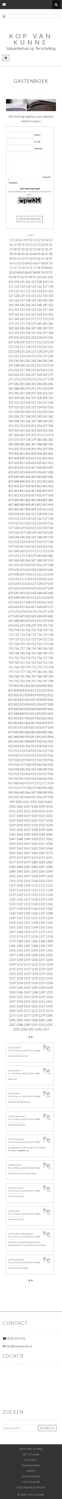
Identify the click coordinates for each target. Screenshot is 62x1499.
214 (50, 342)
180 (39, 323)
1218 (34, 969)
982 (50, 788)
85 (23, 272)
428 (39, 467)
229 (45, 351)
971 (33, 783)
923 (33, 755)
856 (16, 718)
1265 (27, 1006)
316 (39, 402)
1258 (19, 1001)
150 (50, 305)
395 (33, 449)
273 (22, 379)
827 (33, 700)
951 (10, 774)
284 (39, 384)
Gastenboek (31, 1476)
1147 (41, 913)
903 (10, 746)
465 (22, 491)
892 (39, 737)
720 (16, 639)
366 (50, 430)
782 (50, 672)
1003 (41, 802)
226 (27, 351)
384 (16, 444)
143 (10, 305)
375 (10, 439)
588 (39, 560)
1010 (49, 806)
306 (27, 398)
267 (33, 374)
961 (22, 778)
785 (22, 676)
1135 (41, 904)
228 (39, 351)
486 (50, 500)
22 (35, 244)
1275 (12, 1015)
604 (39, 569)
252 (39, 365)
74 (23, 268)
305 (22, 398)
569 (22, 551)
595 (33, 565)
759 (10, 662)
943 (10, 769)
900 (39, 741)
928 (16, 760)
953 (22, 774)
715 (33, 635)
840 (16, 709)
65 (31, 263)
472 (16, 495)
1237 (41, 983)
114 (27, 286)
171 (33, 319)
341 (45, 416)
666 (27, 607)
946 (27, 769)
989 (45, 792)
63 (23, 263)
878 (50, 727)
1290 (34, 1025)
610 (27, 574)
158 (50, 309)
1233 (12, 983)
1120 (19, 895)
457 (22, 486)
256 (16, 370)
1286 (49, 1020)
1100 (49, 876)
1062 (34, 848)
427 (33, 467)
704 (16, 630)
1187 (27, 946)
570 (27, 551)
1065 (12, 853)
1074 (34, 857)
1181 (27, 941)
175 (10, 323)
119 (10, 291)
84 (19, 272)
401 (22, 453)
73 (19, 268)
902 (50, 741)
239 (10, 361)
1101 (12, 881)
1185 (12, 946)
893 (45, 737)
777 (22, 672)
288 (16, 388)
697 (22, 625)
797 (45, 681)
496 (16, 509)
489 (22, 504)
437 (45, 472)
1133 (27, 904)
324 (39, 407)
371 (33, 435)
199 (10, 337)
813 (45, 690)
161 (22, 314)
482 (27, 500)
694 (50, 621)
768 (16, 667)
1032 (34, 825)
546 (27, 537)
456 (16, 486)
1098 (34, 876)
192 (16, 333)
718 (50, 635)
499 (33, 509)
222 (50, 347)
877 (45, 727)
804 (39, 686)
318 (50, 402)
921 (22, 755)
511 (10, 518)
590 (50, 560)
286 (50, 384)
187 (33, 328)
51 (19, 258)
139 (33, 300)
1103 (27, 881)
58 (46, 258)
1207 (41, 960)
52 (23, 258)
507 (33, 514)
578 (27, 556)
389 (45, 444)
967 (10, 783)
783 (10, 676)
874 (27, 727)
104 (16, 282)
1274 (49, 1011)
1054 (19, 843)
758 (50, 658)
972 (39, 783)
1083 (12, 867)
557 (45, 542)
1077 (12, 862)
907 (33, 746)
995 (33, 797)
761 (22, 662)
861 (45, 718)
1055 (27, 843)
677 (45, 611)
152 (16, 309)
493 (45, 504)
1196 (49, 950)
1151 (27, 918)
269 (45, 374)
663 (10, 607)
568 (16, 551)
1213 (41, 964)
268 (39, 374)
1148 (49, 913)
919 (10, 755)
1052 (49, 839)
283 (33, 384)
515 (33, 518)
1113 (12, 890)
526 (50, 523)
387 (33, 444)
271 (10, 379)
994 (27, 797)
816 (16, 695)
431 (10, 472)
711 (10, 635)
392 (16, 449)
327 (10, 412)
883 (33, 732)
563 (33, 546)
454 (50, 481)
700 (39, 625)
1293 (16, 1029)
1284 (34, 1020)
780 (39, 672)
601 (22, 569)
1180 (19, 941)
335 (10, 416)
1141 (41, 908)
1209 (12, 964)
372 (39, 435)
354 (27, 426)
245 (45, 361)
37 (50, 249)
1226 (49, 973)
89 (38, 272)
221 (45, 347)
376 (16, 439)
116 (39, 286)
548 (39, 537)
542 (50, 532)
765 (45, 662)
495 (10, 509)
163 (33, 314)
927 (10, 760)
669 (45, 607)
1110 (34, 885)
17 (15, 244)
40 (19, 254)
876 (39, 727)
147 (33, 305)
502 (50, 509)
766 (50, 662)
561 (22, 546)
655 (10, 602)
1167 (12, 932)
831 (10, 704)
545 (22, 537)
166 (50, 314)
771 (33, 667)
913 (22, 751)
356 (39, 426)
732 (39, 644)
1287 (12, 1025)
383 (10, 444)
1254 (34, 997)
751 (10, 658)
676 (39, 611)
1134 (34, 904)
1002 (33, 802)
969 (22, 783)
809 (22, 690)
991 (10, 797)
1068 (34, 853)
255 (10, 370)
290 (27, 388)
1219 (41, 969)
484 (39, 500)
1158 (34, 922)
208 (16, 342)
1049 (27, 839)
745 (22, 653)
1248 (34, 992)
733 (45, 644)
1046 (49, 834)
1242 (34, 987)
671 (10, 611)
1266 (34, 1006)
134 (50, 296)
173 (45, 319)
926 (50, 755)
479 (10, 500)
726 (50, 639)
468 (39, 491)
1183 (41, 941)
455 (10, 486)
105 (22, 282)
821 (45, 695)
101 (44, 277)
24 (42, 244)
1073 (27, 857)
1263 (12, 1006)
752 (16, 658)
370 (27, 435)
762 (27, 662)
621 (45, 579)
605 (45, 569)
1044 (34, 834)
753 (22, 658)
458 (27, 486)
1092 (34, 871)
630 (50, 583)
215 (10, 347)
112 (16, 286)
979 (33, 788)
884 (39, 732)
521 (22, 523)
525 (45, 523)
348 (39, 421)
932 (39, 760)
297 (22, 393)
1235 (27, 983)
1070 (49, 853)
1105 (41, 881)
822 (50, 695)
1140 (34, 908)
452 (39, 481)
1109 (27, 885)
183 (10, 328)
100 (39, 277)
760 (16, 662)
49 (11, 258)
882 (27, 732)
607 (10, 574)
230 (50, 351)
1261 (41, 1001)
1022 (49, 816)
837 (45, 704)
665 (22, 607)
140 (39, 300)
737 (22, 648)
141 (45, 300)
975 (10, 788)
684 (39, 616)
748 (39, 653)
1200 (34, 955)
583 (10, 560)
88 (35, 272)
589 (45, 560)
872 (16, 727)
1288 (19, 1025)
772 (39, 667)
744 (16, 653)
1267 (41, 1006)
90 (42, 272)
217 (22, 347)
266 (27, 374)
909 (45, 746)
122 (27, 291)
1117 (41, 890)
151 (10, 309)
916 (39, 751)
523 (33, 523)
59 (50, 258)
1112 (49, 885)
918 (50, 751)
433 (22, 472)
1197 (12, 955)
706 (27, 630)
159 (10, 314)
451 (33, 481)
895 (10, 741)
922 (27, 755)
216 (16, 347)
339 (33, 416)
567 (10, 551)
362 (27, 430)
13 (43, 240)
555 (33, 542)
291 (33, 388)
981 (45, 788)
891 (33, 737)
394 (27, 449)
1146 (34, 913)
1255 (41, 997)
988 (39, 792)
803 (33, 686)
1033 (41, 825)
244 (39, 361)
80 (46, 268)
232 (16, 356)
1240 (19, 987)
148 (39, 305)
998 (50, 797)
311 (10, 402)
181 (45, 323)
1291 (41, 1025)
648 (16, 597)
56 (38, 258)
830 (50, 700)
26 (50, 244)
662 (50, 602)
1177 (41, 936)
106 (27, 282)
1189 (41, 946)
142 (50, 300)
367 (10, 435)
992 (16, 797)
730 (27, 644)
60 (11, 263)
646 (50, 593)
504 (16, 514)
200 (16, 337)
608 (16, 574)
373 (45, 435)
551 (10, 542)
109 (45, 282)
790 (50, 676)
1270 (19, 1011)
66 (35, 263)
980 (39, 788)
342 (50, 416)
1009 (41, 806)
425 (22, 467)
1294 (23, 1029)
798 (50, 681)
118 (50, 286)
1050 (34, 839)
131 (33, 296)
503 (10, 514)
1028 (49, 820)
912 (16, 751)
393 (22, 449)
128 (16, 296)
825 (22, 700)
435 (33, 472)
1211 (27, 964)
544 (16, 537)
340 (39, 416)
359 (10, 430)
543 (10, 537)
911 (10, 751)
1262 (49, 1001)
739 (33, 648)
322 (27, 407)
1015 (41, 811)
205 (45, 337)
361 (22, 430)
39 (15, 254)
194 (27, 333)
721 (22, 639)
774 (50, 667)
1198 (19, 955)
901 (45, 741)
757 (45, 658)
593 (22, 565)
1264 (19, 1006)
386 (27, 444)
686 (50, 616)
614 (50, 574)
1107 (12, 885)
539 (33, 532)
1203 (12, 960)
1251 (12, 997)
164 (39, 314)
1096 (19, 876)
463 (10, 491)
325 (45, 407)
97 (26, 277)
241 (22, 361)
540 (39, 532)
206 (50, 337)
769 (22, 667)
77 (35, 268)
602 (27, 569)
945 (22, 769)
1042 (19, 834)
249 (22, 365)
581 (45, 556)
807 (10, 690)
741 (45, 648)
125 (45, 291)
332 (39, 412)
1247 (27, 992)
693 (45, 621)
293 (45, 388)
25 (46, 244)
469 (45, 491)
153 (22, 309)
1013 (27, 811)
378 (27, 439)
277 (45, 379)
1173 (12, 936)
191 (10, 333)
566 (50, 546)
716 (39, 635)
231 (10, 356)
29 (19, 249)
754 (27, 658)
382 (50, 439)
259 (33, 370)
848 (16, 713)
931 (33, 760)
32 (31, 249)
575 (10, 556)
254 (50, 365)
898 (27, 741)
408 (16, 458)
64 (27, 263)
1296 (38, 1029)
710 (50, 630)
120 (16, 291)
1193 (27, 950)
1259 (27, 1001)
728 (16, 644)
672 (16, 611)
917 (45, 751)
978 (27, 788)
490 (27, 504)
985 (22, 792)
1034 (49, 825)
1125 (12, 899)
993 (22, 797)
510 (50, 514)
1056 (34, 843)
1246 (19, 992)
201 (22, 337)
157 (45, 309)
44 (35, 254)
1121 (27, 895)
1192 (19, 950)
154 (27, 309)
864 (16, 723)
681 (22, 616)
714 (27, 635)
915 (33, 751)
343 (10, 421)
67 (38, 263)
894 (50, 737)
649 (22, 597)
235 (33, 356)
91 (46, 272)
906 (27, 746)
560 (16, 546)
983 (10, 792)
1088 (49, 867)
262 (50, 370)
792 (16, 681)
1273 (41, 1011)
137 (22, 300)
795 (33, 681)
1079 (27, 862)
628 (39, 583)
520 (16, 523)
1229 (27, 978)
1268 (49, 1006)
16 (11, 244)
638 (50, 588)
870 (50, 723)
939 (33, 765)
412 (39, 458)
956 (39, 774)
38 (11, 254)
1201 (41, 955)
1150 (19, 918)
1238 (49, 983)
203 (33, 337)
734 (50, 644)
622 (50, 579)
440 (16, 477)
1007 (27, 806)
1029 (12, 825)
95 (18, 277)
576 (16, 556)
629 (45, 583)
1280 (49, 1015)
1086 (34, 867)
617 (22, 579)
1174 (19, 936)
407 (10, 458)
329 (22, 412)
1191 (12, 950)
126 (50, 291)
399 (10, 453)
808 (16, 690)
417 (22, 463)
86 (27, 272)
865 (22, 723)
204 (39, 337)
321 (22, 407)
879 (10, 732)
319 (10, 407)
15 (51, 240)
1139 (27, 908)
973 (45, 783)
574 (50, 551)
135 (10, 300)
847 (10, 713)
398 (50, 449)
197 (45, 333)
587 (33, 560)
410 (27, 458)
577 (22, 556)
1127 (27, 899)
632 (16, 588)
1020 (34, 816)
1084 (19, 867)
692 (39, 621)
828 (39, 700)
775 (10, 672)
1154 (49, 918)
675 (33, 611)
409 (22, 458)
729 (22, 644)
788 (39, 676)
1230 (34, 978)
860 (39, 718)
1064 (49, 848)
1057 (41, 843)
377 (22, 439)
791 (10, 681)
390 (50, 444)
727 (10, 644)
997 (45, 797)
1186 (19, 946)
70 (50, 263)
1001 (26, 802)
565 (45, 546)
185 (22, 328)
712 (16, 635)
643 (33, 593)
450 (27, 481)
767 (10, 667)
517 (45, 518)
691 (33, 621)
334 (50, 412)
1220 (49, 969)
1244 (49, 987)
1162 (19, 927)
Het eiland (31, 1454)
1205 (27, 960)
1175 (27, 936)
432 (16, 472)
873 (22, 727)
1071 (12, 857)
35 (42, 249)
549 (45, 537)
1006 (19, 806)
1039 (41, 830)
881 (22, 732)
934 (50, 760)
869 (45, 723)
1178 (49, 936)
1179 (12, 941)
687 (10, 621)
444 (39, 477)
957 (45, 774)
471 (10, 495)
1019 (27, 816)
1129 (41, 899)
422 (50, 463)
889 (22, 737)
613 (45, 574)
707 (33, 630)
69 (46, 263)
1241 (27, 987)
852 (39, 713)
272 (16, 379)
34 (38, 249)
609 (22, 574)
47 (46, 254)
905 (22, 746)
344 (16, 421)
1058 (49, 843)
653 (45, 597)
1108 (19, 885)
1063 (41, 848)
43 (31, 254)
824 (16, 700)
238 (50, 356)
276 (39, 379)
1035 (12, 830)
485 (45, 500)
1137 (12, 908)
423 (10, 467)
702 (50, 625)
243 (33, 361)
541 (45, 532)
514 (27, 518)
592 (16, 565)
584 (16, 560)
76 (31, 268)
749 (45, 653)
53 (27, 258)
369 (22, 435)
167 (10, 319)
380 (39, 439)
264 (16, 374)
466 (27, 491)
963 (33, 778)
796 (39, 681)
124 (39, 291)
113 (22, 286)
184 (16, 328)
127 (10, 296)
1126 (19, 899)
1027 (41, 820)
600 (16, 569)
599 (10, 569)
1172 (49, 932)
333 (45, 412)
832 (16, 704)
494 (50, 504)
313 (22, 402)
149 (45, 305)
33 (35, 249)
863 (10, 723)
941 (45, 765)
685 (45, 616)
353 (22, 426)
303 (10, 398)
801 (22, 686)
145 (22, 305)
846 (50, 709)
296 (16, 393)
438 (50, 472)
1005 (12, 806)
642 (27, 593)
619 (33, 579)
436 (39, 472)
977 (22, 788)
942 (50, 765)
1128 (34, 899)
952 (16, 774)
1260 (34, 1001)
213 (45, 342)
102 (50, 277)
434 (27, 472)
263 (10, 374)
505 (22, 514)
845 (45, 709)
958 (50, 774)
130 (27, 296)
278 (50, 379)
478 (50, 495)
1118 (49, 890)
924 (39, 755)
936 (16, 765)
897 (22, 741)
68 (42, 263)
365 (45, 430)
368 (16, 435)
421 (45, 463)
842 (27, 709)
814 (50, 690)
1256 (49, 997)
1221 (12, 973)
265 (22, 374)
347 (33, 421)
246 (50, 361)
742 (50, 648)
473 (22, 495)
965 (45, 778)
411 (33, 458)
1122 (34, 895)
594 (27, 565)
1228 (19, 978)
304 (16, 398)
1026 (34, 820)
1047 (12, 839)
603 (33, 569)
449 (22, 481)
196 (39, 333)
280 (16, 384)
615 (10, 579)
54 (31, 258)
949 (45, 769)
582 (50, 556)
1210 (19, 964)
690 (27, 621)
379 (33, 439)
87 (31, 272)
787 (33, 676)
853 (45, 713)
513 (22, 518)
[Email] (4, 4)
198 (50, 333)
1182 (34, 941)
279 (10, 384)
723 (33, 639)
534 (50, 528)
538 (27, 532)
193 (22, 333)
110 (50, 282)
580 (39, 556)
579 (33, 556)
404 (39, 453)
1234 (19, 983)
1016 (49, 811)
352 (16, 426)
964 (39, 778)
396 (39, 449)
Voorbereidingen (31, 1487)
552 (16, 542)
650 (27, 597)
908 (39, 746)
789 (45, 676)
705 (22, 630)
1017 (12, 816)
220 (39, 347)
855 (10, 718)
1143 (12, 913)
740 (39, 648)
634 (27, 588)
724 (39, 639)
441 (22, 477)
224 (16, 351)
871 (10, 727)
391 (10, 449)
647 (10, 597)
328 (16, 412)
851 (33, 713)
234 (27, 356)
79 (42, 268)
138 (27, 300)
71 (11, 268)
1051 (41, 839)
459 (33, 486)
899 (33, 741)
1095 (12, 876)
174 (50, 319)
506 (27, 514)
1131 (12, 904)
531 (33, 528)
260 (39, 370)
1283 (27, 1020)
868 (39, 723)
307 (33, 398)
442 (27, 477)
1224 (34, 973)
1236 (34, 983)
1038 (34, 830)
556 (39, 542)
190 (50, 328)
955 (33, 774)
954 (27, 774)
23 (38, 244)
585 (22, 560)
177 (22, 323)
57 (42, 258)
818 (27, 695)
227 (33, 351)
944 (16, 769)
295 (10, 393)
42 (27, 254)
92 (50, 272)
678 (50, 611)
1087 (41, 867)
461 (45, 486)
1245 (12, 992)
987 (33, 792)
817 (22, 695)
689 (22, 621)
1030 (19, 825)
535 (10, 532)
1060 (19, 848)
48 (50, 254)
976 (16, 788)
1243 (41, 987)
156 (39, 309)
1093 (41, 871)
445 (45, 477)
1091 (27, 871)
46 (42, 254)
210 (27, 342)
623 (10, 583)
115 (33, 286)
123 (33, 291)
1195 (41, 950)
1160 (49, 922)
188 (39, 328)
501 (45, 509)
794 (27, 681)
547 (33, 537)
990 (50, 792)
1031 (27, 825)
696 (16, 625)
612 (39, 574)
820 (39, 695)
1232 (49, 978)
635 (33, 588)
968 (16, 783)
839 (10, 709)
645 (45, 593)
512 (16, 518)
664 (16, 607)
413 (45, 458)
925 (45, 755)
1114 (19, 890)
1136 (49, 904)
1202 (49, 955)
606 (50, 569)
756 (39, 658)
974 (50, 783)
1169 (27, 932)
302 (50, 393)
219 (33, 347)
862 (50, 718)
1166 (49, 927)
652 (39, 597)
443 (33, 477)
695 (10, 625)
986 (27, 792)
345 (22, 421)
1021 (41, 816)
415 (10, 463)
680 (16, 616)
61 (15, 263)
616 (16, 579)
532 (39, 528)
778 (27, 672)
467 (33, 491)
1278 (34, 1015)
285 (45, 384)
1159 (41, 922)
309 (45, 398)
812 (39, 690)
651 (33, 597)
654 (50, 597)
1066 (19, 853)
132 (39, 296)
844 (39, 709)
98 (30, 277)
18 (19, 244)
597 (45, 565)
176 (16, 323)
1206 (34, 960)
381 (45, 439)
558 (50, 542)
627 (33, 583)
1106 (49, 881)
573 (45, 551)
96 (22, 277)
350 (50, 421)
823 (10, 700)
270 (50, 374)
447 (10, 481)
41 (23, 254)
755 (33, 658)
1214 (49, 964)
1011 (12, 811)
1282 (19, 1020)
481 (22, 500)
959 (10, 778)
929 (22, 760)
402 (27, 453)
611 (33, 574)
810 (27, 690)
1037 (27, 830)
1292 (49, 1025)
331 (33, 412)
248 (16, 365)
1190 (49, 946)
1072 (19, 857)
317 (45, 402)
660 (39, 602)
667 (33, 607)
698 (27, 625)
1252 (19, 997)
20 (27, 244)
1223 (27, 973)
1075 (41, 857)
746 (27, 653)
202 (27, 337)
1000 (18, 802)
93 (10, 277)
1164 (34, 927)
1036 (19, 830)
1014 (34, 811)
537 (22, 532)
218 (27, 347)
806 (50, 686)
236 (39, 356)
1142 (49, 908)
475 (33, 495)
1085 (27, 867)
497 (22, 509)
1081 (41, 862)
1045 (41, 834)
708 (39, 630)
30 (23, 249)
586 (27, 560)
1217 (27, 969)
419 (33, 463)
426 (27, 467)
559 (10, 546)
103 (10, 282)
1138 (19, 908)
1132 (19, 904)
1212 (34, 964)
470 (50, 491)
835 (33, 704)
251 (33, 365)
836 (39, 704)
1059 (12, 848)
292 (39, 388)
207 (10, 342)
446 (50, 477)
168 (16, 319)
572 (39, 551)
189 (45, 328)
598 (50, 565)
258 (27, 370)
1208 (49, 960)
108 (39, 282)
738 (27, 648)
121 (22, 291)
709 (45, 630)
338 (27, 416)
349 (45, 421)
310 (50, 398)
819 (33, 695)
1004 (48, 802)
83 (15, 272)
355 (33, 426)
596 (39, 565)
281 (22, 384)
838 (50, 704)
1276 (19, 1015)
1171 (41, 932)
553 (22, 542)
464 (16, 491)
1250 (49, 992)
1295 (30, 1029)
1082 (49, 862)
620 (39, 579)
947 (33, 769)
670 (50, 607)
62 (19, 263)
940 (39, 765)
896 (16, 741)
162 (27, 314)
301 (45, 393)
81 (50, 268)
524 (39, 523)
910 (50, 746)
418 (27, 463)
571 (33, 551)
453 (45, 481)
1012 (19, 811)
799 (10, 686)
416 (16, 463)
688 (16, 621)
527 (10, 528)
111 (10, 286)
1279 (41, 1015)
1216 (19, 969)
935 (10, 765)
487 (10, 504)
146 (27, 305)
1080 (34, 862)
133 (45, 296)
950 (50, 769)
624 (16, 583)
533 (45, 528)
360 (16, 430)
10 (31, 240)
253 (45, 365)
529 (22, 528)
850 (27, 713)
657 (22, 602)
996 (39, 797)
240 (16, 361)
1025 (27, 820)
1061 (27, 848)
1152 (34, 918)
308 (39, 398)
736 (16, 648)
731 (33, 644)
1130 (49, 899)
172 (39, 319)
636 (39, 588)
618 (27, 579)
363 (33, 430)
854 (50, 713)
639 (10, 593)
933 (45, 760)
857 (22, 718)
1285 (41, 1020)
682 (27, 616)
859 (33, 718)
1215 (12, 969)
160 (16, 314)
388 (39, 444)
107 (33, 282)
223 (10, 351)
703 (10, 630)
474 (27, 495)
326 (50, 407)
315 (33, 402)
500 (39, 509)
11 (35, 240)
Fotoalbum (31, 1481)
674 (27, 611)
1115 (27, 890)
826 (27, 700)
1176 (34, 936)
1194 (34, 950)
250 (27, 365)
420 (39, 463)
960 (16, 778)
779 (33, 672)
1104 (34, 881)
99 (34, 277)
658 (27, 602)
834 (27, 704)
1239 (12, 987)
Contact (31, 1459)
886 (50, 732)
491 (33, 504)
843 (33, 709)
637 (45, 588)
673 (22, 611)
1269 (12, 1011)
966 (50, 778)
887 (10, 737)
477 (45, 495)
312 (16, 402)
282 (27, 384)
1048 (19, 839)
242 (27, 361)
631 (10, 588)
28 (15, 249)
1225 (41, 973)
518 (50, 518)
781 (45, 672)
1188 (34, 946)
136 (16, 300)
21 (31, 244)
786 (27, 676)
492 (39, 504)
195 (33, 333)
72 (15, 268)
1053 (12, 843)
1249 (41, 992)
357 (45, 426)
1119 (12, 895)
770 (27, 667)
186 (27, 328)
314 (27, 402)
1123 (41, 895)
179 (33, 323)
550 (50, 537)
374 (50, 435)
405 (45, 453)
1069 (41, 853)
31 (27, 249)
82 (11, 272)
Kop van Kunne (31, 39)
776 (16, 672)
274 (27, 379)
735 (10, 648)
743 (10, 653)
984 (16, 792)
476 (39, 495)
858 (27, 718)
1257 (12, 1001)
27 (11, 249)
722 (27, 639)
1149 (12, 918)
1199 (27, 955)
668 (39, 607)
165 (45, 314)
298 (27, 393)
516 (39, 518)
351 (10, 426)
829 (45, 700)
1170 (34, 932)
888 (16, 737)
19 (23, 244)
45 (38, 254)
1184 (49, 941)
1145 (27, 913)
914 (27, 751)
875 (33, 727)
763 (33, 662)
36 (46, 249)
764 (39, 662)
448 (16, 481)
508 (39, 514)
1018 (19, 816)
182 (50, 323)
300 (39, 393)
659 (33, 602)
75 (27, 268)
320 (16, 407)
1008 (34, 806)
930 (27, 760)
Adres (31, 1470)
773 (45, 667)
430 (50, 467)
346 (27, 421)
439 (10, 477)
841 (22, 709)
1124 (49, 895)
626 (27, 583)
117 (45, 286)
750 (50, 653)
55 (35, 258)
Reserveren (31, 1465)
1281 (12, 1020)
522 (27, 523)
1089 (12, 871)
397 (45, 449)
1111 (41, 885)
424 (16, 467)
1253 (27, 997)
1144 (19, 913)
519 (10, 523)
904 (16, 746)
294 (50, 388)
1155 (12, 922)
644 (39, 593)
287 (10, 388)
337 (22, 416)
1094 (49, 871)
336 (16, 416)
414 (50, 458)
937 (22, 765)
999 (12, 802)
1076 (49, 857)
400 (16, 453)
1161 (12, 927)
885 (45, 732)
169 (22, 319)
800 (16, 686)
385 (22, 444)
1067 (27, 853)
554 (27, 542)
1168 (19, 932)
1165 (41, 927)
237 (45, 356)
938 (27, 765)
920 (16, 755)
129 (22, 296)
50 (15, 258)
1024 (19, 820)
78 (38, 268)
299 (33, 393)
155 (33, 309)
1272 (34, 1011)
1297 (45, 1029)
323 (33, 407)
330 (27, 412)
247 (10, 365)
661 (45, 602)
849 (22, 713)
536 (16, 532)
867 (33, 723)
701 (45, 625)
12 (39, 240)
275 (33, 379)
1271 (27, 1011)
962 (27, 778)
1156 (19, 922)
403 (33, 453)
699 (33, 625)
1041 (12, 834)
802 (27, 686)
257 (22, 370)
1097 (27, 876)
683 (33, 616)
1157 (27, 922)
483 (33, 500)
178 (27, 323)
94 (14, 277)
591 (10, 565)
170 (27, 319)
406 (50, 453)
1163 (27, 927)
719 (10, 639)
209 (22, 342)
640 (16, 593)
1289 (27, 1025)
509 (45, 514)
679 (10, 616)
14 (47, 240)
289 (22, 388)
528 (16, 528)
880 (16, 732)
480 (16, 500)
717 (45, 635)
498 (27, 509)
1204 (19, 960)
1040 (49, 830)
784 (16, 676)
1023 (12, 820)
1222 (19, 973)
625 (22, 583)
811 (33, 690)
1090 (19, 871)
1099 (41, 876)
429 (45, 467)
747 (33, 653)
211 (33, 342)
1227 (12, 978)
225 (22, 351)
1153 (41, 918)
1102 (19, 881)
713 (22, 635)
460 (39, 486)
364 (39, 430)
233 (22, 356)
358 (50, 426)
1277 (27, 1015)
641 (22, 593)
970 (27, 783)
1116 (34, 890)
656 (16, 602)
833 (22, 704)
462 (50, 486)
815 (10, 695)
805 (45, 686)
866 (27, 723)
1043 (27, 834)
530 (27, 528)
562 (27, 546)
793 (22, 681)
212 (39, 342)
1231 (41, 978)
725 (45, 639)
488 (16, 504)
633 (22, 588)
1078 (19, 862)
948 (39, 769)
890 (27, 737)
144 (16, 305)
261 (45, 370)
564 (39, 546)
